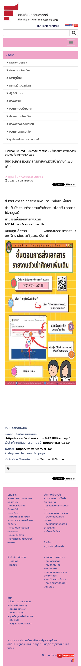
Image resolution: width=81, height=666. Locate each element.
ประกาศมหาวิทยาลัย (19, 132)
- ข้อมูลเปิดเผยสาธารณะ (20, 623)
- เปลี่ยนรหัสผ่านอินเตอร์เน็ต (16, 507)
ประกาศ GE (14, 101)
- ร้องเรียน (13, 620)
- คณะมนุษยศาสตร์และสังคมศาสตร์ (55, 574)
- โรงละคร (13, 561)
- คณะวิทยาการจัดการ (55, 579)
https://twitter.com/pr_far (34, 448)
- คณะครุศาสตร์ (52, 561)
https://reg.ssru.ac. (26, 224)
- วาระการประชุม (16, 612)
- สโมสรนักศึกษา (52, 531)
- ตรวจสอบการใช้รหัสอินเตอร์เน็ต (55, 500)
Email (72, 184)
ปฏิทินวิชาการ (16, 93)
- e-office (13, 513)
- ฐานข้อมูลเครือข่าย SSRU (21, 616)
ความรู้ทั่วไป (15, 78)
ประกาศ (10, 55)
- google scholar (16, 609)
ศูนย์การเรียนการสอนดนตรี (23, 139)
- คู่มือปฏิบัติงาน (16, 535)
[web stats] (68, 655)
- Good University (18, 605)
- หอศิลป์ (12, 565)
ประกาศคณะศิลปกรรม (21, 124)
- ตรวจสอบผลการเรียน (56, 513)
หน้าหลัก (9, 151)
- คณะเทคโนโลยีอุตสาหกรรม (52, 566)
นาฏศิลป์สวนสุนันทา (19, 86)
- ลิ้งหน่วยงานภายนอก (19, 601)
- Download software (19, 516)
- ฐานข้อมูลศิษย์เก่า (54, 546)
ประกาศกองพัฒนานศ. (20, 109)
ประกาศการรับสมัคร (19, 116)
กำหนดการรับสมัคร (19, 70)
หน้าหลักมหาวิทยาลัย (48, 26)
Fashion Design (17, 63)
